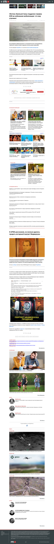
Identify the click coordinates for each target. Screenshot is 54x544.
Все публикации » (41, 395)
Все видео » (42, 498)
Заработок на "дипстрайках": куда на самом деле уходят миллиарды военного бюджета (26, 188)
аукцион (16, 336)
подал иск (22, 328)
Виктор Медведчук (22, 336)
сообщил (15, 264)
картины (27, 336)
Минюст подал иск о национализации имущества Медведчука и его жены (22, 345)
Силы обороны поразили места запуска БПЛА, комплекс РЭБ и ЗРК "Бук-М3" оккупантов (24, 213)
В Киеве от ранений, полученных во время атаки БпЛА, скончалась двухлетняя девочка (26, 226)
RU (49, 1)
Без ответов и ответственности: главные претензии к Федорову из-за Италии (24, 208)
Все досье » (42, 525)
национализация (35, 336)
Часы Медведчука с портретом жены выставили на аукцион (19, 343)
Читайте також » (12, 340)
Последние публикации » (14, 107)
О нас (2, 531)
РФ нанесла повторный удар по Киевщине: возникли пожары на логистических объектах (25, 217)
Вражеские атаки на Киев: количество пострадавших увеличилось (22, 196)
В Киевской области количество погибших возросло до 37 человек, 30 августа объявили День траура (27, 222)
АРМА (31, 336)
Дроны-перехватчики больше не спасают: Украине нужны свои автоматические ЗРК (30, 414)
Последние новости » (13, 186)
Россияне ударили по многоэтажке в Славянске (18, 200)
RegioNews (19, 47)
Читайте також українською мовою (32, 20)
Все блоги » (42, 420)
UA (48, 1)
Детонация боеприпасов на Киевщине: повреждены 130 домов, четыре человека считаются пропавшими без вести (25, 193)
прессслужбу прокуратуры (32, 47)
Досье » (10, 500)
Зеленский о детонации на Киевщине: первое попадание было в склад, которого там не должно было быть (26, 204)
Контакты (2, 532)
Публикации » (12, 350)
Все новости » (42, 348)
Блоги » (10, 397)
